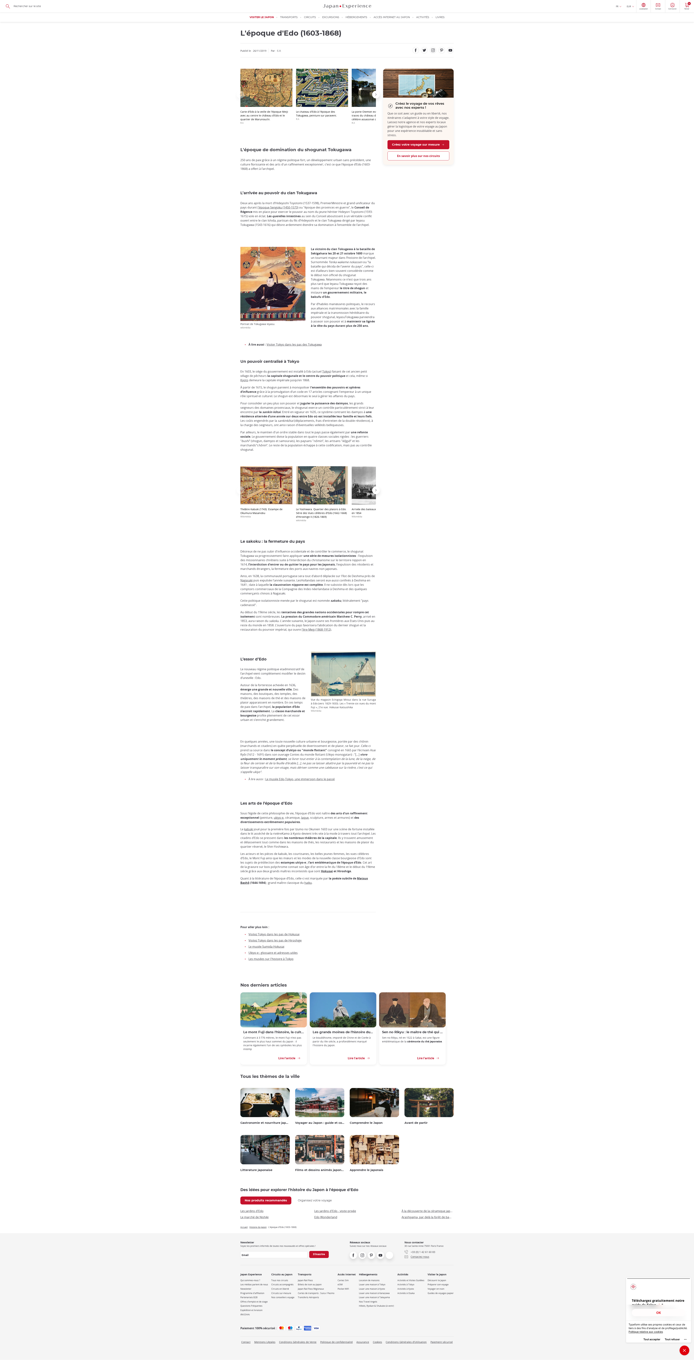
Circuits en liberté (280, 1288)
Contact (245, 1342)
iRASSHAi (245, 1314)
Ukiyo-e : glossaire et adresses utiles (273, 953)
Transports (289, 17)
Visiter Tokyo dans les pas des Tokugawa (294, 345)
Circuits (310, 17)
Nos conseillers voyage (282, 1297)
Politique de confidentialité (336, 1342)
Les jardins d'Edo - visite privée (335, 1211)
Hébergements (356, 17)
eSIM (340, 1284)
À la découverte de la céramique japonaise (428, 1211)
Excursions (330, 17)
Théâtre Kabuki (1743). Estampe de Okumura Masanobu (261, 512)
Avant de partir (416, 1122)
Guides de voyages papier (441, 1293)
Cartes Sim (343, 1280)
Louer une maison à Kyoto (372, 1288)
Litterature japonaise (256, 1170)
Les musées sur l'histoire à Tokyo (271, 959)
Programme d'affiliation (252, 1293)
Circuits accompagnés (282, 1284)
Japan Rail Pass (305, 1280)
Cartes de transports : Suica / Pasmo (316, 1293)
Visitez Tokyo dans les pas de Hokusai (274, 934)
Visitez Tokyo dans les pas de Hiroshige (275, 940)
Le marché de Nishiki (254, 1217)
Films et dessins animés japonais (319, 1170)
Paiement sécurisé (441, 1342)
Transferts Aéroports (308, 1297)
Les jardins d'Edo (252, 1211)
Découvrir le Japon (437, 1280)
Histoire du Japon (258, 1227)
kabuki (248, 829)
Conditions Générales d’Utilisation (406, 1342)
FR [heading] (617, 6)
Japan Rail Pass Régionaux (311, 1288)
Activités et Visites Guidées (410, 1280)
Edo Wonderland (325, 1217)
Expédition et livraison (251, 1310)
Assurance (362, 1342)
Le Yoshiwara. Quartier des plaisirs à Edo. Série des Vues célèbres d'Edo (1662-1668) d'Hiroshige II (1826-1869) (321, 514)
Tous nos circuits (279, 1280)
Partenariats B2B (249, 1297)
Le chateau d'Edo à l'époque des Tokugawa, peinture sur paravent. (316, 115)
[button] (240, 94)
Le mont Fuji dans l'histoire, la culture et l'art (273, 1032)
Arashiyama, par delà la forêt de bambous (428, 1217)
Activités (422, 17)
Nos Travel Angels (368, 1301)
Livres (440, 17)
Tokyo (326, 371)
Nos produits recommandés (266, 1200)
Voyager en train (436, 1288)
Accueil (244, 1227)
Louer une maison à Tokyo (372, 1284)
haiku (308, 883)
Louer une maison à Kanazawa (374, 1293)
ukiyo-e (279, 818)
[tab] (265, 1200)
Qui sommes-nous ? (250, 1280)
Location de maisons (369, 1280)
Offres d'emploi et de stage (254, 1301)
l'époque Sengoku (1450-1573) (278, 207)
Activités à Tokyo (405, 1284)
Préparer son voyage (438, 1284)
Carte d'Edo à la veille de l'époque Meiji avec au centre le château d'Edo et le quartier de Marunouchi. (264, 117)
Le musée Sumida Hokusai (266, 947)
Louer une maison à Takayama (374, 1297)
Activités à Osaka (406, 1293)
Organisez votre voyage (315, 1200)
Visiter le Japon (262, 17)
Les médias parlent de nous (254, 1284)
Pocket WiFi (343, 1288)
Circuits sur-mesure (281, 1293)
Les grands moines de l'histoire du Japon (343, 1032)
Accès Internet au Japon (392, 17)
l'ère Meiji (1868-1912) (316, 630)
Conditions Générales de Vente (297, 1342)
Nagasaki (246, 580)
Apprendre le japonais (366, 1170)
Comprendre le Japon (366, 1122)
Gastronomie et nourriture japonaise (265, 1122)
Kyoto (244, 380)
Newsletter (245, 1288)
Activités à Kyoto (405, 1288)
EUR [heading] (629, 6)
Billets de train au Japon (310, 1284)
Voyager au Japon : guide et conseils (319, 1122)
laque (305, 818)
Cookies (377, 1342)
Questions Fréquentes (251, 1305)
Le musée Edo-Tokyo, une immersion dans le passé (300, 779)
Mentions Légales (264, 1342)
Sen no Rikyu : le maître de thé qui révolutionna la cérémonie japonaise (412, 1032)
